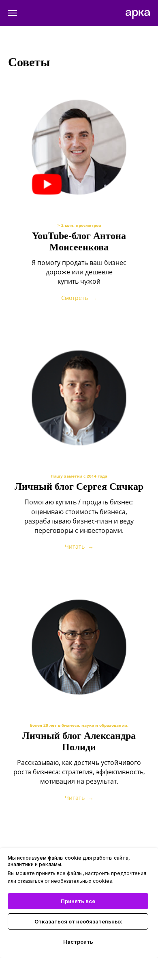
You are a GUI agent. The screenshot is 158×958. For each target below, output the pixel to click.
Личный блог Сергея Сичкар (79, 486)
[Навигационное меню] (12, 13)
